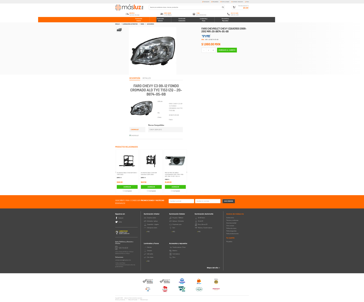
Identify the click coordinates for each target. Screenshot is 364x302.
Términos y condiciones (232, 220)
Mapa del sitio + (213, 268)
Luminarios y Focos (203, 20)
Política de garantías (231, 231)
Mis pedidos (215, 1)
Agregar (127, 187)
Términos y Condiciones (120, 299)
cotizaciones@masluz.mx (123, 260)
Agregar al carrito (227, 50)
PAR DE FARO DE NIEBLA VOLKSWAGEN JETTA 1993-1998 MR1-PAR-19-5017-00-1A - (150, 176)
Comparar (128, 191)
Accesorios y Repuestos (225, 20)
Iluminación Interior (138, 20)
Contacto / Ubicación (238, 1)
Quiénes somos (230, 217)
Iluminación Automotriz (181, 20)
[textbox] (185, 7)
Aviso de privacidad (231, 223)
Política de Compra (144, 299)
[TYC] (225, 36)
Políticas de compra (231, 228)
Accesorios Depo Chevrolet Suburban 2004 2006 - (125, 175)
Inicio (247, 1)
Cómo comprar (225, 1)
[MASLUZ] (117, 24)
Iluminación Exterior (160, 20)
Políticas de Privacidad (132, 299)
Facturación (206, 1)
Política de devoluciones (232, 233)
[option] (119, 29)
